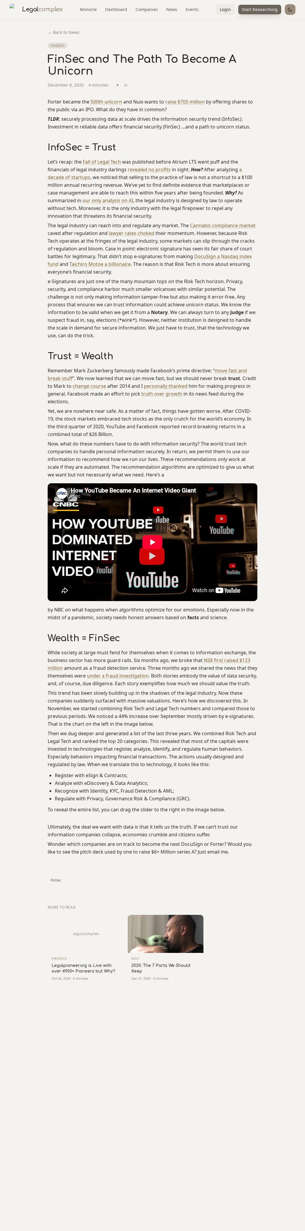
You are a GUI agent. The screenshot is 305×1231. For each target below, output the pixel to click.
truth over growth (161, 394)
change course (89, 386)
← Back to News (64, 32)
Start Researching (260, 9)
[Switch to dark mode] (290, 9)
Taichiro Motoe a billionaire (100, 264)
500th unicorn (106, 101)
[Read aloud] (118, 85)
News (171, 9)
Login (225, 9)
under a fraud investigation (118, 675)
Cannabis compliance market (223, 225)
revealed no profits (149, 169)
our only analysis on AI (108, 200)
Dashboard (116, 9)
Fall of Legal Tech (102, 162)
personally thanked (165, 386)
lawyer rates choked (131, 233)
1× (126, 85)
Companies (147, 9)
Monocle (88, 9)
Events (192, 9)
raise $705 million (185, 101)
